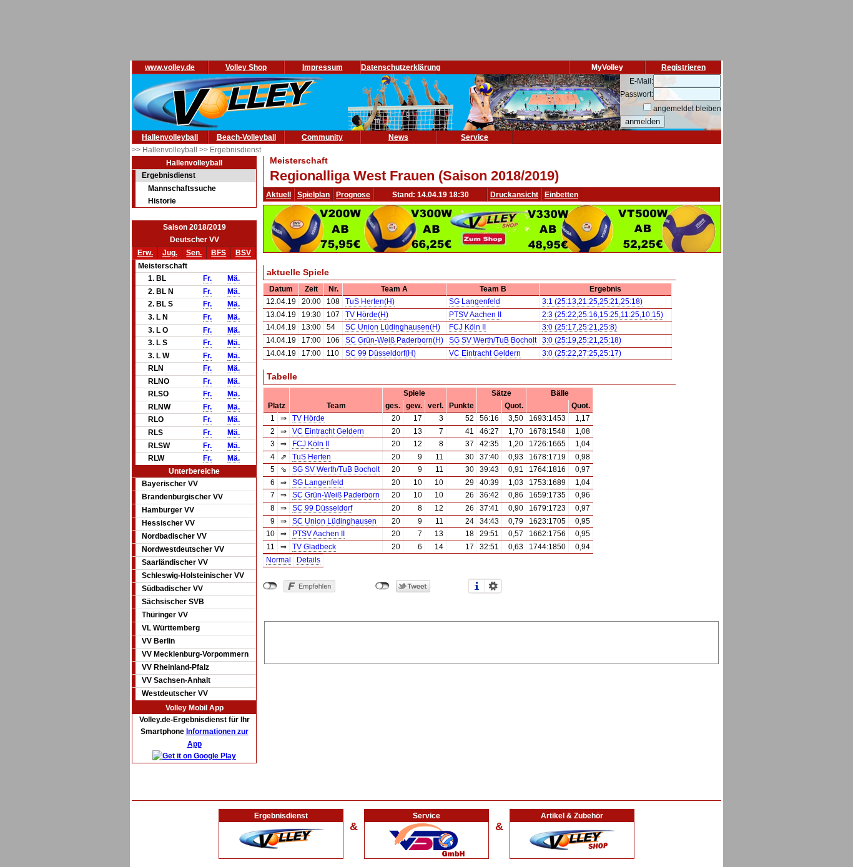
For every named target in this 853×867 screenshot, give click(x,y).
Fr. (207, 278)
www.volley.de (170, 67)
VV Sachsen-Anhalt (176, 680)
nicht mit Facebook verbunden (270, 586)
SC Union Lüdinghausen (334, 521)
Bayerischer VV (170, 483)
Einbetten (561, 194)
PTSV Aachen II (475, 314)
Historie (162, 201)
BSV (243, 252)
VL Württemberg (171, 628)
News (398, 137)
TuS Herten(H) (370, 301)
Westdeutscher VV (175, 693)
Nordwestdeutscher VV (183, 549)
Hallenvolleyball (170, 137)
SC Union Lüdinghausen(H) (392, 327)
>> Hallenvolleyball (165, 149)
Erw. (145, 252)
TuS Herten (311, 457)
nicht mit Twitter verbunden (382, 586)
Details (308, 560)
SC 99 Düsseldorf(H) (380, 353)
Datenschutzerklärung (400, 67)
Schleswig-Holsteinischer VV (193, 575)
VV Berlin (158, 641)
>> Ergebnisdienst (230, 149)
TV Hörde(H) (366, 314)
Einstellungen (493, 586)
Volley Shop (246, 67)
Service (474, 137)
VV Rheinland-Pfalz (175, 667)
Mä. (233, 278)
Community (322, 137)
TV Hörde (308, 418)
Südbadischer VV (172, 588)
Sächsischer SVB (173, 601)
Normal (278, 560)
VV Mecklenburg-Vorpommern (195, 654)
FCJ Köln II (467, 327)
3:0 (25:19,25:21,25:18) (581, 340)
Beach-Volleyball (246, 137)
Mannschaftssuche (182, 188)
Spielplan (313, 194)
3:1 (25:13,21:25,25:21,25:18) (592, 301)
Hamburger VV (168, 510)
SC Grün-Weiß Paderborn (336, 495)
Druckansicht (514, 194)
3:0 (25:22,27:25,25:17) (581, 353)
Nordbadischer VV (174, 536)
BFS (218, 252)
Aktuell (278, 194)
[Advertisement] (491, 640)
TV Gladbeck (314, 546)
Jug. (169, 252)
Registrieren (683, 67)
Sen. (194, 252)
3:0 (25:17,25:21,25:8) (579, 327)
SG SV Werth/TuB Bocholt (492, 340)
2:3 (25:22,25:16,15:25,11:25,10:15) (602, 314)
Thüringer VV (165, 614)
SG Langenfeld (474, 301)
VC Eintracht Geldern (485, 353)
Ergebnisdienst (168, 175)
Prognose (353, 194)
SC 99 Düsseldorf (322, 508)
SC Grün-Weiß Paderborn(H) (394, 340)
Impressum (322, 67)
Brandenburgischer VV (182, 496)
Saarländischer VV (175, 562)
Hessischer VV (168, 523)
